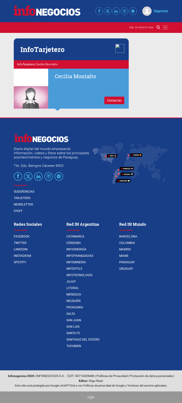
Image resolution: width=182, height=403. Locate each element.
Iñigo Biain (96, 381)
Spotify (20, 262)
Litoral (72, 288)
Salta (70, 313)
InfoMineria (76, 262)
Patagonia (74, 307)
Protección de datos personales (151, 376)
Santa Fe (73, 333)
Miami (123, 255)
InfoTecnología (79, 275)
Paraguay (127, 262)
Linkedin (21, 249)
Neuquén (73, 301)
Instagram (22, 255)
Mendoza (73, 294)
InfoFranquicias (79, 255)
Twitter (20, 243)
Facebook (22, 236)
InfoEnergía (76, 249)
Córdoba (73, 243)
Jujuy (71, 281)
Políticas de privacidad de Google (104, 385)
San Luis (72, 326)
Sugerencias (24, 191)
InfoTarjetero (26, 64)
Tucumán (73, 346)
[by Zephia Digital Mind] (91, 397)
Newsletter (23, 204)
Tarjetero (22, 198)
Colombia (127, 243)
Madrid (125, 249)
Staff (18, 211)
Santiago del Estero (83, 339)
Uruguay (126, 268)
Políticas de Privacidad (112, 376)
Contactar (114, 100)
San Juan (73, 320)
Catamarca (75, 236)
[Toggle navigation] (165, 27)
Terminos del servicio (140, 385)
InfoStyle (74, 268)
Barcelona (128, 236)
